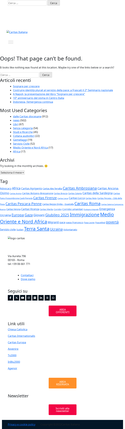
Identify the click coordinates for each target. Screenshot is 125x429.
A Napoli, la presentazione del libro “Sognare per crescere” (49, 94)
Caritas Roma (87, 203)
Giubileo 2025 (57, 214)
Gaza (29, 214)
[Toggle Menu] (10, 42)
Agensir (12, 368)
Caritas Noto (91, 198)
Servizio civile (8, 229)
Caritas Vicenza (30, 209)
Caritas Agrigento (31, 188)
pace (62, 222)
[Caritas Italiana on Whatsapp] (114, 22)
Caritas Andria (15, 193)
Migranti (53, 222)
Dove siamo (28, 279)
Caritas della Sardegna (98, 193)
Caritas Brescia (61, 193)
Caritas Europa (17, 342)
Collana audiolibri (24, 136)
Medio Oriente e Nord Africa (30, 147)
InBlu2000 (14, 362)
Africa (16, 151)
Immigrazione (84, 214)
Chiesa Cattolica (17, 329)
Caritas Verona (13, 209)
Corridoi (58, 209)
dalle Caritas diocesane (27, 116)
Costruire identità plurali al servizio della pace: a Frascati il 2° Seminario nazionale (63, 90)
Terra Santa (36, 228)
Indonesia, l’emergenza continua (33, 102)
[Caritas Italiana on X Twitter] (77, 22)
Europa (18, 214)
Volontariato (70, 229)
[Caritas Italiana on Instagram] (84, 22)
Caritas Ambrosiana (80, 188)
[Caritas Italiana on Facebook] (71, 22)
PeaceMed (100, 222)
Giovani (39, 215)
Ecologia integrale (91, 209)
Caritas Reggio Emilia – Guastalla (58, 204)
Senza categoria (23, 128)
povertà (112, 222)
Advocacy (5, 188)
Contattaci (27, 275)
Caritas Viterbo (46, 209)
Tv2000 (12, 355)
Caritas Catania (75, 193)
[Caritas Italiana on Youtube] (90, 22)
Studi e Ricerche (23, 132)
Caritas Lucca (77, 198)
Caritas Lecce (62, 198)
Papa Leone (89, 222)
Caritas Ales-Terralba (52, 188)
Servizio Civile (21, 143)
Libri (15, 124)
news (16, 120)
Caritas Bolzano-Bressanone (37, 193)
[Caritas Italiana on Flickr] (96, 22)
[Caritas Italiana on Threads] (108, 22)
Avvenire (13, 349)
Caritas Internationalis (21, 336)
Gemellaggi (20, 140)
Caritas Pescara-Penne (24, 203)
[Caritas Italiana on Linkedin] (102, 22)
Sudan (19, 229)
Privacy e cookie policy (21, 424)
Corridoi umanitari (72, 209)
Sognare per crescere (26, 86)
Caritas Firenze (45, 197)
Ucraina (56, 229)
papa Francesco (74, 222)
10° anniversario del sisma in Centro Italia (38, 98)
